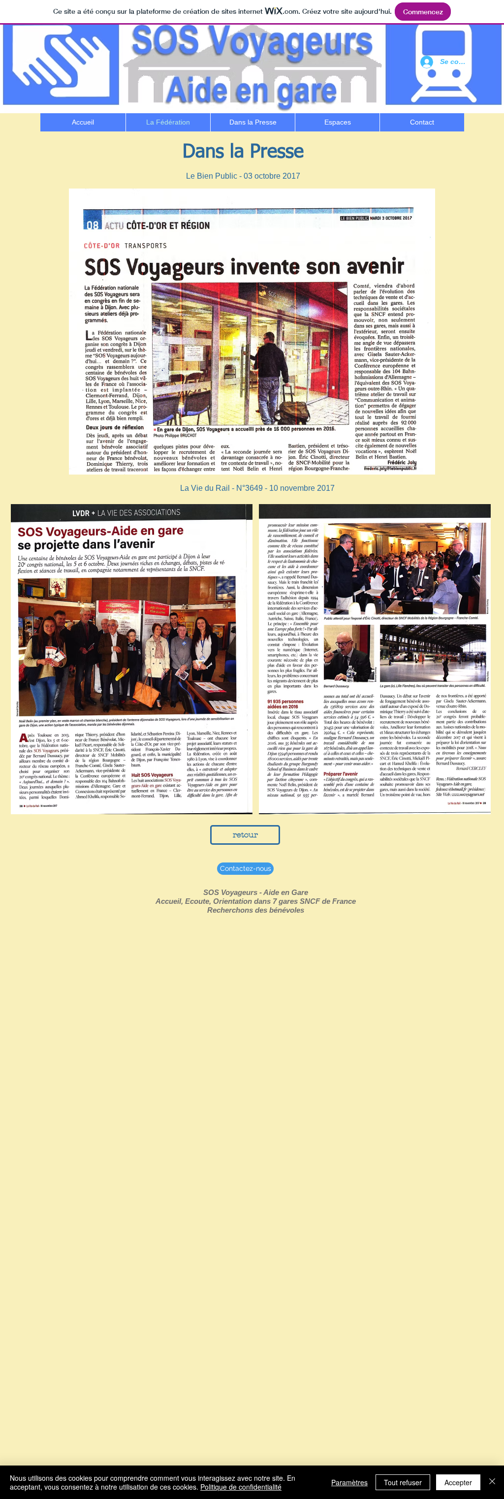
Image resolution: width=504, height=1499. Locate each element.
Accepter (458, 1482)
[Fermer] (492, 1482)
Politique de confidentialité (241, 1487)
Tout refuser (403, 1482)
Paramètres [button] (349, 1482)
